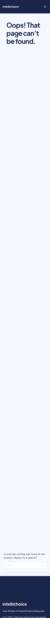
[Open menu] (44, 7)
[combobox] (25, 565)
